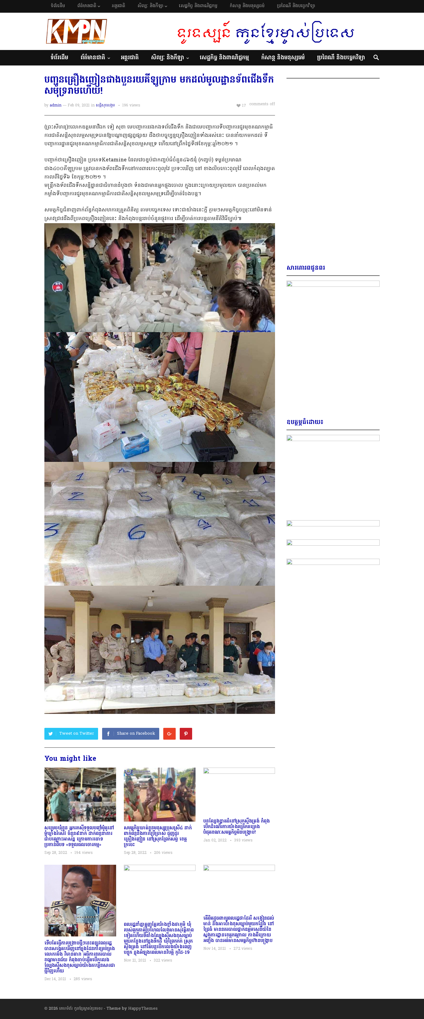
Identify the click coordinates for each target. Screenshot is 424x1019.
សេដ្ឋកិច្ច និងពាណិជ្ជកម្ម (198, 6)
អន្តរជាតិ (118, 6)
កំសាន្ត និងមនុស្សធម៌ (247, 6)
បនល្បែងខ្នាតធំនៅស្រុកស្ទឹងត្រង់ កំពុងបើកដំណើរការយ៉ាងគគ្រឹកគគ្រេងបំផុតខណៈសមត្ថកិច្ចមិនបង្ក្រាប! (236, 827)
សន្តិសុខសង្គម (105, 105)
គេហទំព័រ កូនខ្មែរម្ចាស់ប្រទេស (80, 1009)
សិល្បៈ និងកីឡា (150, 6)
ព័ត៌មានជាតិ (86, 6)
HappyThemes (143, 1009)
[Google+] (169, 734)
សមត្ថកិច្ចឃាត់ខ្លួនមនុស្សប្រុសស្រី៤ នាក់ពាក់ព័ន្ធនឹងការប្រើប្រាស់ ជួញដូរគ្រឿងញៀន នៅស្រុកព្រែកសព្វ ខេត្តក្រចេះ (158, 836)
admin (55, 105)
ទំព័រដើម (58, 6)
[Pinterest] (186, 734)
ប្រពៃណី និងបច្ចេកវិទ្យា (296, 6)
